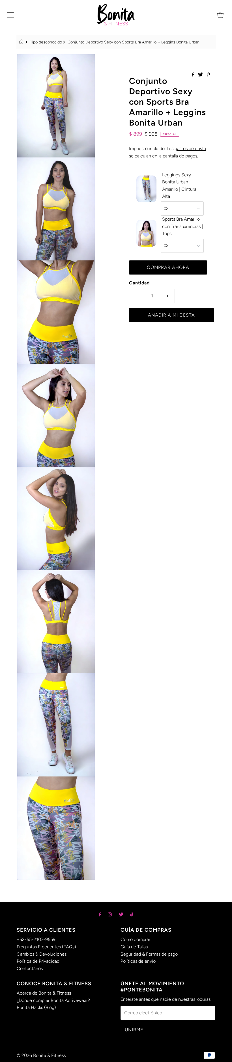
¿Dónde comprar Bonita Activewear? (53, 1000)
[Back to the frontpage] (22, 42)
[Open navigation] (10, 15)
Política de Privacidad (38, 961)
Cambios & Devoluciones (41, 954)
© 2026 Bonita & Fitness (41, 1055)
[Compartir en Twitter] (201, 75)
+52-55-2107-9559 (36, 939)
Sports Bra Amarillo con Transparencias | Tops (182, 226)
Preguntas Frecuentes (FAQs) (46, 946)
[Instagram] (110, 914)
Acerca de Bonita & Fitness (44, 993)
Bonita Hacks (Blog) (36, 1007)
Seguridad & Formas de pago (149, 954)
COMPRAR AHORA (168, 267)
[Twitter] (121, 914)
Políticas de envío (138, 961)
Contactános (30, 968)
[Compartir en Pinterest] (208, 75)
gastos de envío (190, 148)
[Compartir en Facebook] (193, 75)
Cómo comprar (135, 939)
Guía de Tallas (134, 946)
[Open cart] (220, 15)
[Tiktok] (131, 914)
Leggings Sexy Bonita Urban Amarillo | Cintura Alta (179, 185)
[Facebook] (100, 914)
